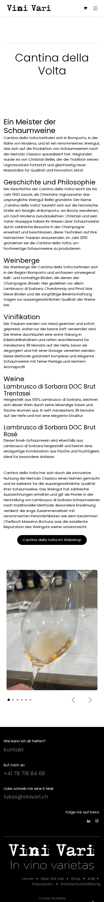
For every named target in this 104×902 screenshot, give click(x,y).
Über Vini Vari (52, 878)
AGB (91, 878)
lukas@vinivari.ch (26, 796)
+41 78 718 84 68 (24, 773)
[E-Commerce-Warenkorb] (85, 8)
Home (27, 878)
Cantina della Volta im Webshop (52, 539)
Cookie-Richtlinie (52, 898)
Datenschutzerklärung (80, 883)
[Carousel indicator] (8, 700)
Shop (75, 878)
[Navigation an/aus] (95, 8)
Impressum (42, 883)
